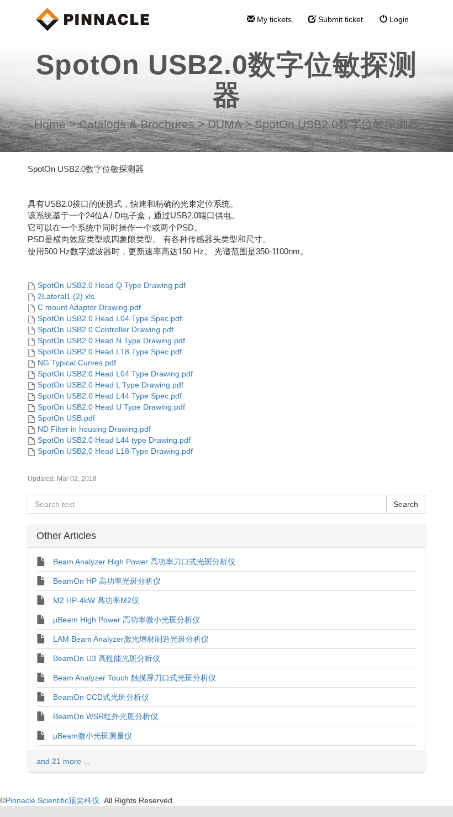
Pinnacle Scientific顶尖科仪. (55, 800)
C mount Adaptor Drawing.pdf (89, 307)
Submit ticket (339, 19)
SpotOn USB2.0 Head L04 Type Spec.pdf (110, 318)
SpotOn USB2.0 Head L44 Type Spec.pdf (110, 395)
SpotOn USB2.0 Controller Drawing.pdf (105, 329)
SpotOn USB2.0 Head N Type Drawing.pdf (111, 340)
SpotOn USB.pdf (66, 417)
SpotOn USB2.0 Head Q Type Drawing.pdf (112, 285)
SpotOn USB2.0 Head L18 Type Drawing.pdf (115, 451)
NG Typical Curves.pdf (77, 362)
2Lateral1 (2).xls (66, 296)
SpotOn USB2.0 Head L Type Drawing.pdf (110, 384)
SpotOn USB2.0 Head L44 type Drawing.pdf (114, 440)
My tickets (273, 19)
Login (398, 19)
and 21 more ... (63, 761)
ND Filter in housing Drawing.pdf (94, 429)
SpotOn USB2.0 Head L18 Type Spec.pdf (110, 351)
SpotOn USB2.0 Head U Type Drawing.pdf (111, 406)
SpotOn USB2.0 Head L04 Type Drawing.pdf (115, 373)
